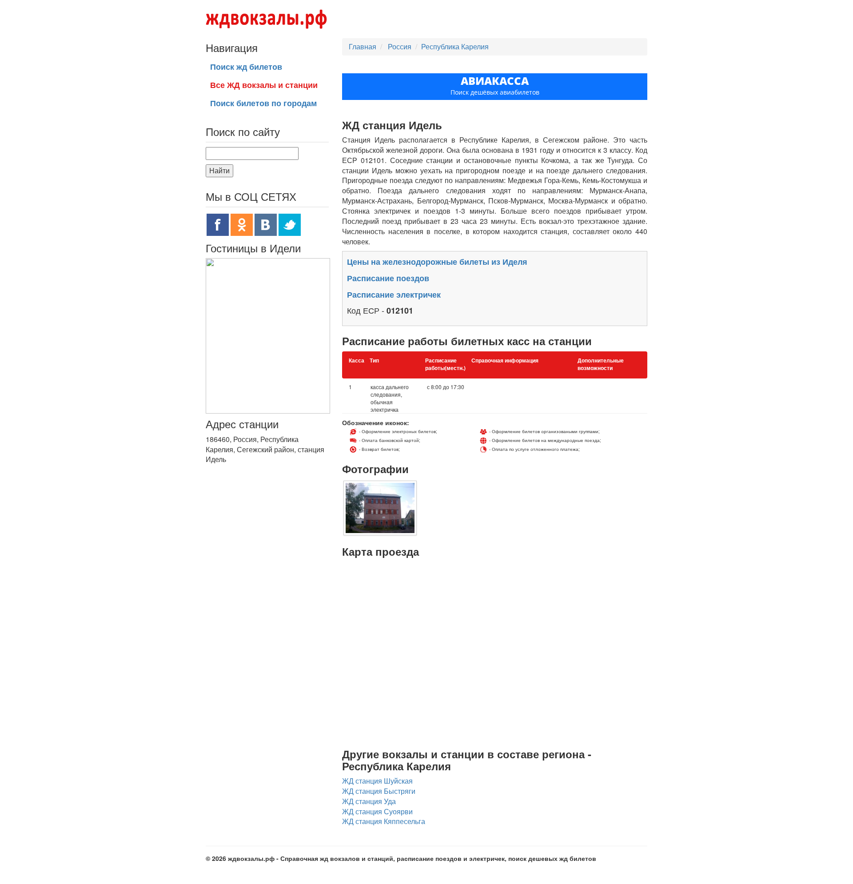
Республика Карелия (455, 46)
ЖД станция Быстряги (378, 791)
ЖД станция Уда (369, 801)
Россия (400, 46)
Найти (219, 170)
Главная (362, 46)
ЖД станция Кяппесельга (383, 821)
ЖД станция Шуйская (377, 781)
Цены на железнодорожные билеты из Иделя (437, 261)
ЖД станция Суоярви (377, 811)
